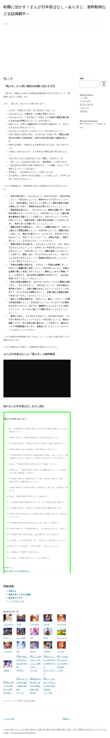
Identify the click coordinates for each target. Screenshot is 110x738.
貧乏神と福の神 (86, 104)
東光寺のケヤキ (16, 598)
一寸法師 (83, 98)
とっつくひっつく (17, 601)
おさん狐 (8, 719)
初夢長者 (83, 111)
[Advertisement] (55, 49)
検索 (82, 78)
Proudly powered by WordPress (23, 733)
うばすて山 (84, 108)
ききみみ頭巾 (85, 101)
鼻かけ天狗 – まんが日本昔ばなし (17, 571)
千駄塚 (66, 719)
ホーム (6, 24)
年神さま (13, 591)
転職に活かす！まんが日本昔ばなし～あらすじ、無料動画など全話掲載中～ (54, 10)
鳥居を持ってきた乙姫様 (20, 594)
